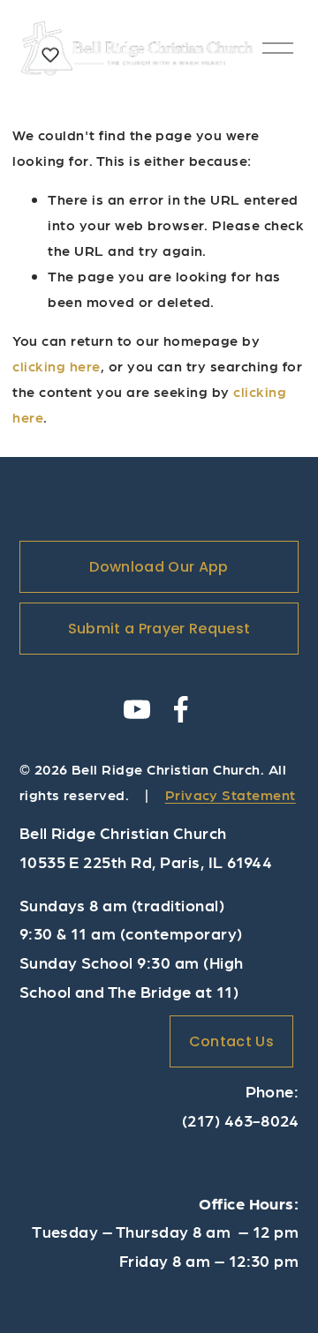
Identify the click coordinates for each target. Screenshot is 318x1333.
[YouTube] (137, 709)
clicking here (56, 365)
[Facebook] (181, 709)
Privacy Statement (230, 794)
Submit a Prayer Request (159, 628)
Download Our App (158, 567)
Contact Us (231, 1041)
